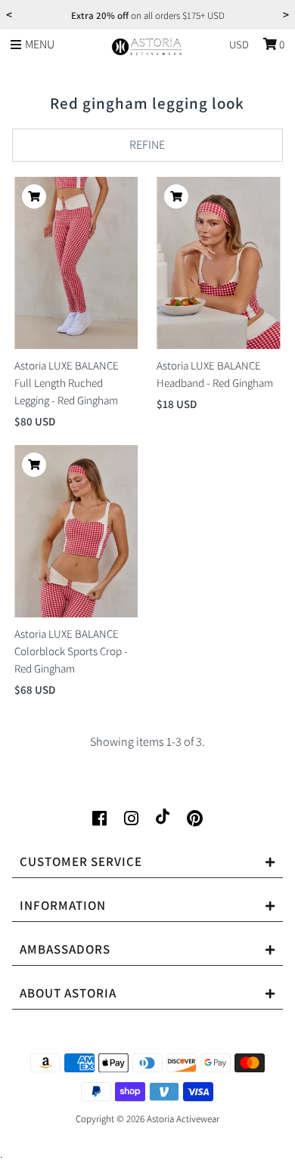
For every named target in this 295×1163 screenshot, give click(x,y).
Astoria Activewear (183, 1118)
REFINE (147, 145)
